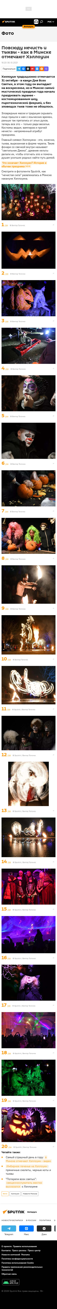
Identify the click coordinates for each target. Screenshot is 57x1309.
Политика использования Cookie (18, 1262)
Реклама (25, 1254)
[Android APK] (10, 1282)
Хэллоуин (15, 1193)
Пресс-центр (34, 1250)
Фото (5, 1193)
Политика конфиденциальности (17, 1258)
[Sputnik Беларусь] (9, 23)
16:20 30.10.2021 (10, 62)
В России (31, 1220)
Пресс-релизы (19, 1250)
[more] (53, 225)
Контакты (6, 1250)
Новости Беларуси (12, 1220)
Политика (45, 1220)
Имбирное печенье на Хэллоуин (27, 1166)
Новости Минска (30, 1193)
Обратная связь (9, 1274)
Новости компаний (11, 1254)
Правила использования (25, 1246)
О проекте (7, 1246)
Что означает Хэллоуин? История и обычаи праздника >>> (24, 164)
